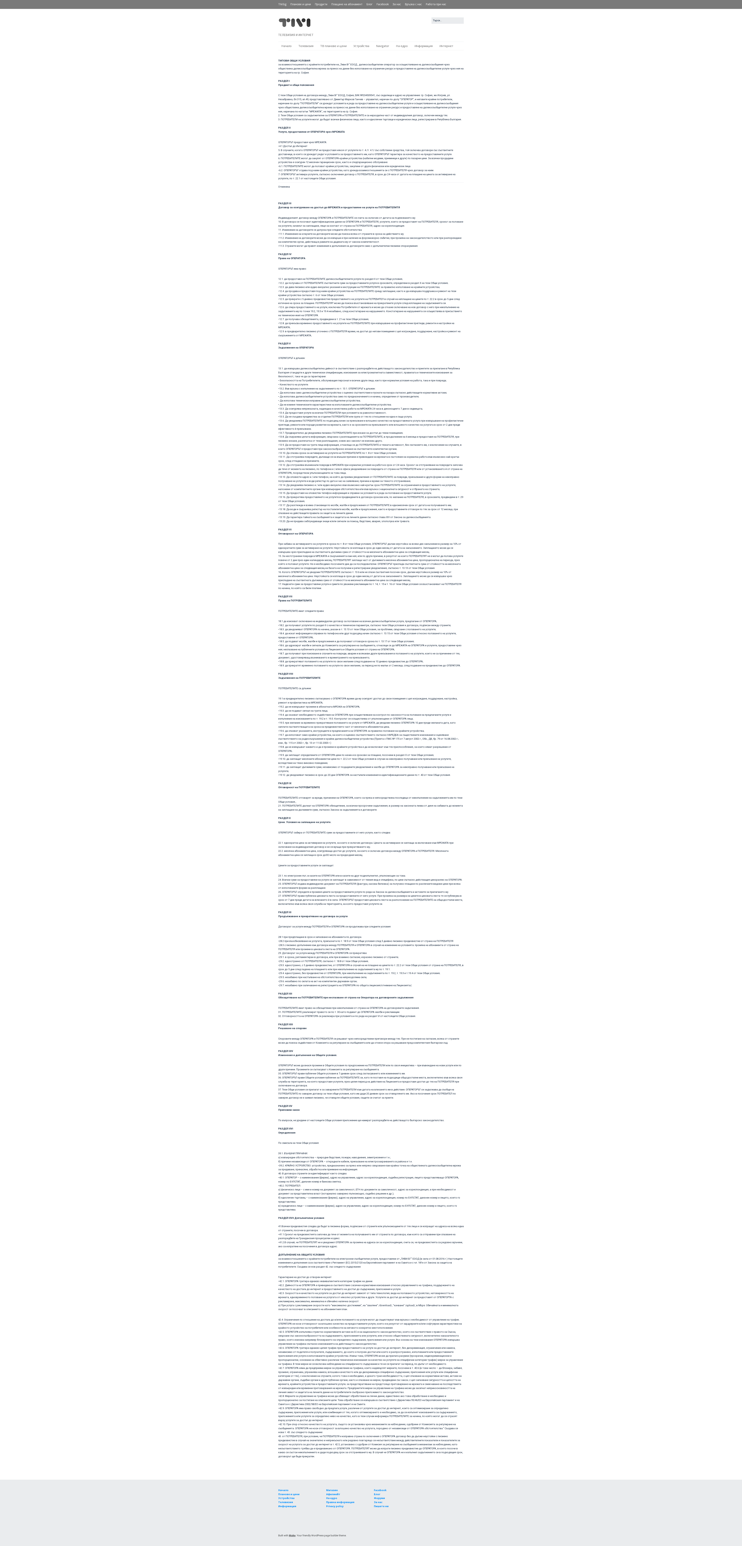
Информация (423, 46)
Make (292, 1535)
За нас (397, 4)
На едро (402, 46)
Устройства (361, 46)
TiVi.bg (282, 4)
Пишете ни (381, 1506)
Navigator (382, 46)
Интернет (446, 46)
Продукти (321, 4)
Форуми (379, 1498)
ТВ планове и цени (333, 46)
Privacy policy (335, 1506)
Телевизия (305, 46)
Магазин (332, 1490)
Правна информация (340, 1502)
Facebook (382, 4)
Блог (369, 4)
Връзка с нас (413, 4)
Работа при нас (436, 4)
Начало (286, 46)
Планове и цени (300, 4)
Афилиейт (333, 1494)
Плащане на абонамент (346, 4)
